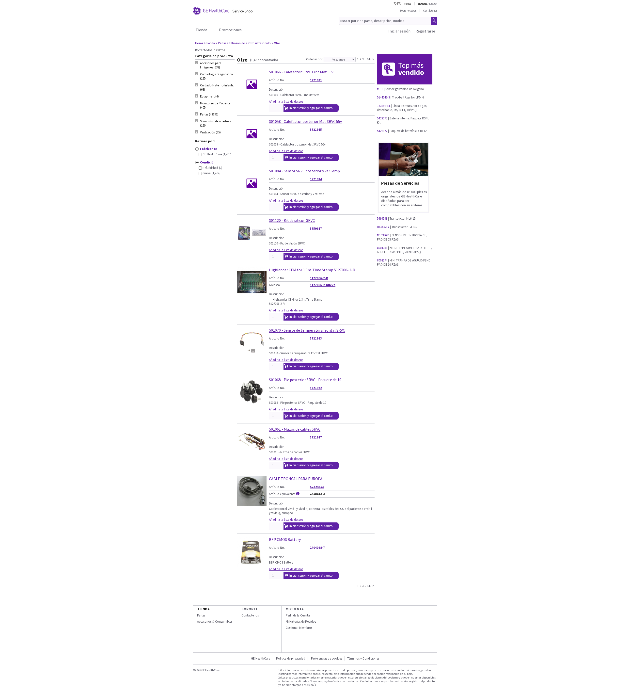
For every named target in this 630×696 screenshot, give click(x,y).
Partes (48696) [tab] (209, 114)
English (433, 3)
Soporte (249, 609)
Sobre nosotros (408, 10)
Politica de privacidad (290, 658)
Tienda (201, 29)
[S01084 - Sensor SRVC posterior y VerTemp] (252, 196)
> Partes (221, 43)
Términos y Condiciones (363, 658)
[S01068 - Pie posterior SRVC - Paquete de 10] (252, 405)
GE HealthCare (260, 658)
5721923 (316, 338)
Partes (201, 615)
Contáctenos (430, 10)
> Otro (275, 43)
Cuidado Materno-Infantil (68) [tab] (217, 87)
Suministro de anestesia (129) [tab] (215, 123)
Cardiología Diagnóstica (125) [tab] (216, 76)
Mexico (407, 3)
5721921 (316, 80)
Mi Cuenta (295, 609)
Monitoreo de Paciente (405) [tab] (215, 105)
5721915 (316, 130)
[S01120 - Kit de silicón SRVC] (252, 245)
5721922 (316, 388)
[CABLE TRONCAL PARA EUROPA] (252, 504)
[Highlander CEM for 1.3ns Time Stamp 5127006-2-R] (252, 295)
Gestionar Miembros (299, 628)
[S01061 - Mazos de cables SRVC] (252, 454)
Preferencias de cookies (326, 658)
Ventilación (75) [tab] (210, 132)
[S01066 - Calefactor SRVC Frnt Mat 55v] (252, 97)
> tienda (209, 43)
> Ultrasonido (236, 43)
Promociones (230, 29)
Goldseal (275, 285)
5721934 (316, 179)
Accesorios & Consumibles (214, 621)
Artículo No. (277, 80)
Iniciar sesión (399, 31)
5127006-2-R (319, 278)
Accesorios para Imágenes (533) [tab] (210, 65)
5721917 (316, 437)
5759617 (316, 229)
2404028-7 (317, 548)
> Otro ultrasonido (258, 43)
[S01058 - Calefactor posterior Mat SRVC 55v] (252, 146)
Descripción (276, 89)
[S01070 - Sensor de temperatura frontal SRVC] (252, 355)
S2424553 (317, 487)
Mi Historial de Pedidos (301, 621)
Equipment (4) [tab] (209, 96)
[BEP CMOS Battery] (252, 564)
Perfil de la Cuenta (298, 615)
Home (199, 43)
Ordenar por (314, 59)
